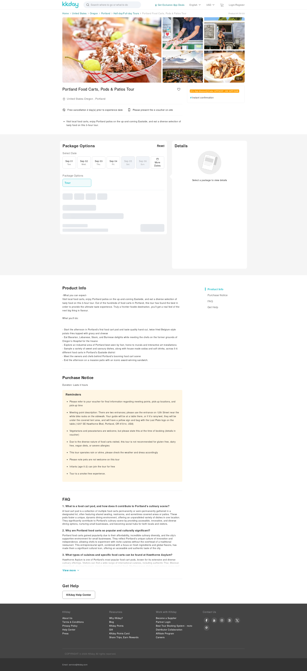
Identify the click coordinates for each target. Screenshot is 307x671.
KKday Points (116, 625)
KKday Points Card (119, 633)
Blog (111, 621)
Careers (160, 637)
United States (79, 13)
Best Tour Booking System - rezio (174, 625)
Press (65, 633)
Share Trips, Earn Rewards (124, 637)
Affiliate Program (165, 633)
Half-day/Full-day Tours (126, 13)
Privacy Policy (69, 625)
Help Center (68, 629)
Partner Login (163, 621)
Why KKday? (116, 618)
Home (65, 13)
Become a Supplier (166, 618)
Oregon (94, 13)
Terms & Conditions (73, 621)
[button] (161, 146)
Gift (111, 629)
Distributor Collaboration (169, 629)
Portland (105, 13)
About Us (67, 618)
